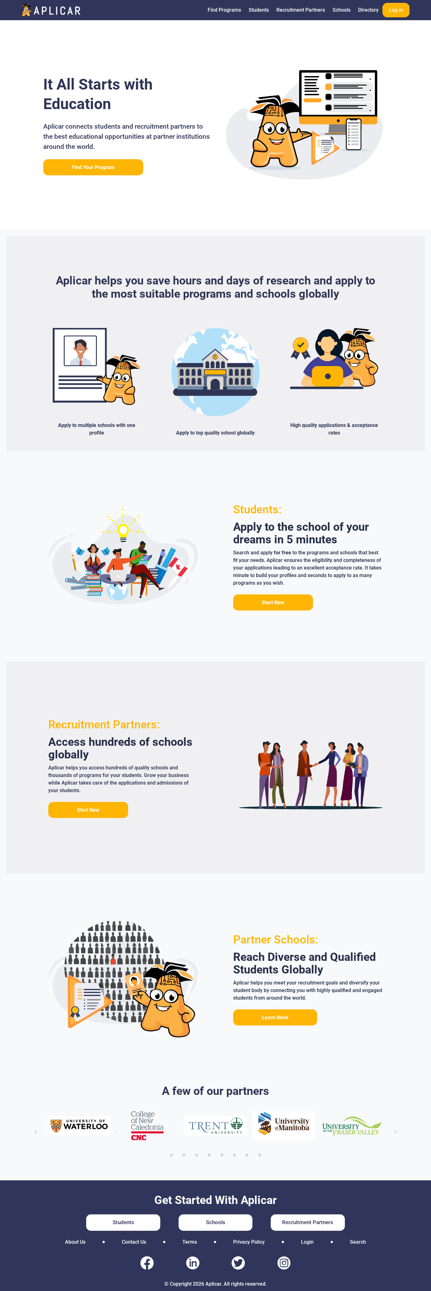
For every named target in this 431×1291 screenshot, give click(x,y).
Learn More (275, 1017)
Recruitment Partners (300, 10)
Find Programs (224, 10)
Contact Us (134, 1242)
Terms (189, 1242)
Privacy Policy (249, 1242)
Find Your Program (93, 167)
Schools (342, 10)
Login (307, 1242)
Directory (368, 10)
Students (259, 10)
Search (358, 1242)
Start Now (273, 602)
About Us (75, 1242)
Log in (396, 10)
